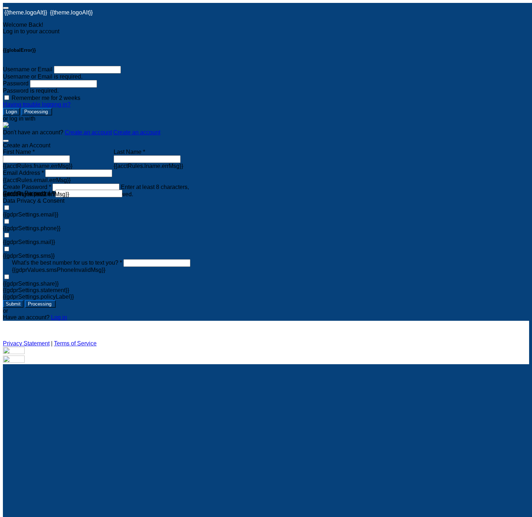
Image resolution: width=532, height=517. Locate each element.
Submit (13, 304)
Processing (36, 111)
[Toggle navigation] (6, 8)
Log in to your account (31, 31)
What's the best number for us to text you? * (67, 263)
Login (11, 111)
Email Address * (23, 173)
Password (16, 83)
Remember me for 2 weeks (46, 98)
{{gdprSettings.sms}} (29, 256)
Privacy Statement (26, 343)
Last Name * (129, 152)
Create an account (88, 132)
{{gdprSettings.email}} (30, 214)
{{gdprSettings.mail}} (29, 242)
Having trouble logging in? (37, 104)
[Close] (6, 141)
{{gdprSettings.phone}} (31, 228)
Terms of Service (75, 343)
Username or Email (27, 69)
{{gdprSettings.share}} (31, 284)
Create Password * (27, 187)
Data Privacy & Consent (33, 201)
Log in (59, 317)
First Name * (19, 152)
